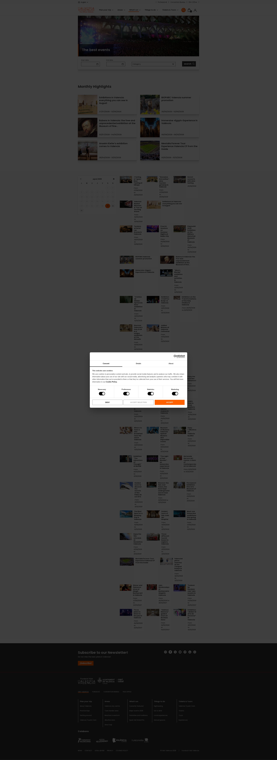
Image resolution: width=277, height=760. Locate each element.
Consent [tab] (106, 363)
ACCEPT (169, 402)
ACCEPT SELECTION (138, 402)
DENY (107, 402)
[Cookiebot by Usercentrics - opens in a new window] (175, 356)
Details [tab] (138, 363)
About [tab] (171, 363)
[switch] (126, 393)
